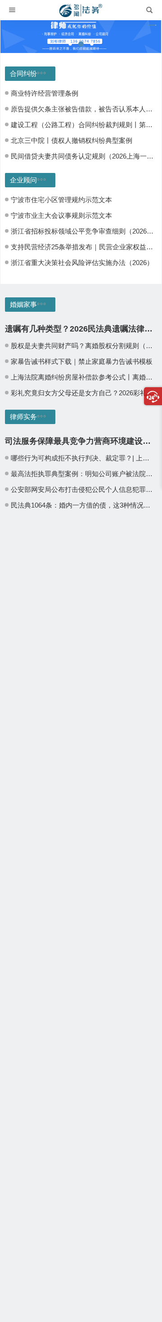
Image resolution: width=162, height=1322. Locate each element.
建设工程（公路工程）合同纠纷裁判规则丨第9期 (83, 124)
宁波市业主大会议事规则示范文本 (61, 215)
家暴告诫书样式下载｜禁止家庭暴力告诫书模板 (82, 361)
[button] (70, 44)
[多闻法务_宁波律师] (80, 10)
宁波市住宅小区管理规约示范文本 (61, 199)
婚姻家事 (23, 304)
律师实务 (23, 416)
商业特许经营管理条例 (44, 93)
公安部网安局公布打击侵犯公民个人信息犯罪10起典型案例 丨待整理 (83, 489)
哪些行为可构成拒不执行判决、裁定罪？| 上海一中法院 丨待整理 (83, 458)
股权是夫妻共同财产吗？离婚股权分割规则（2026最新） (83, 345)
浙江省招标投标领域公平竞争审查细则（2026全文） (83, 231)
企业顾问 (23, 180)
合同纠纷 (23, 73)
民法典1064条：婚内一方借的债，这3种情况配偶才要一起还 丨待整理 (83, 505)
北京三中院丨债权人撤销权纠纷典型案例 (71, 140)
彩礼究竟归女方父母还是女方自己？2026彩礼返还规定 (83, 393)
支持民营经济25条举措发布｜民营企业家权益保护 (83, 247)
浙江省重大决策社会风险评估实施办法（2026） (82, 262)
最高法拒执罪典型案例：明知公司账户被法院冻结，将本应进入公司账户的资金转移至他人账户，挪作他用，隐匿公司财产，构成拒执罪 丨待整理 (83, 474)
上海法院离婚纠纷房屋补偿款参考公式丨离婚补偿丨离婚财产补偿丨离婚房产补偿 (83, 377)
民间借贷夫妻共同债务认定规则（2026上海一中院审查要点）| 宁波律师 (83, 156)
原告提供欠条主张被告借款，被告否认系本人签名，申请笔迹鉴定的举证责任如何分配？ (83, 109)
